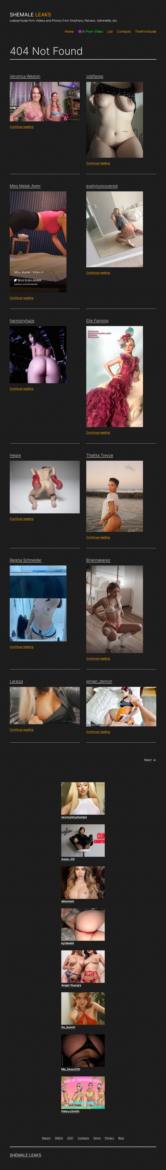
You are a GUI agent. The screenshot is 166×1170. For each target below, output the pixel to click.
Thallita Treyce (99, 455)
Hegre (15, 455)
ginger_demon (99, 681)
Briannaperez (98, 560)
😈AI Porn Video (90, 31)
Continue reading (21, 127)
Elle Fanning (97, 320)
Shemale (30, 15)
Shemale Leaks (25, 1155)
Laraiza (16, 681)
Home (69, 31)
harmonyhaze (22, 320)
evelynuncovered (102, 186)
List (110, 31)
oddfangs (94, 76)
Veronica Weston (25, 76)
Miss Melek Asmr (25, 186)
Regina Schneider (26, 560)
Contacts (124, 31)
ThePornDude (145, 31)
